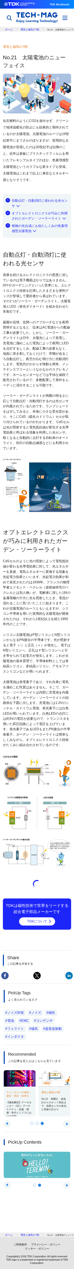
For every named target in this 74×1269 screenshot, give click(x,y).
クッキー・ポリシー (37, 1248)
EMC (25, 1020)
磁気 (34, 1028)
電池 (10, 1020)
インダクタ (15, 1036)
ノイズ (36, 1012)
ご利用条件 (20, 1244)
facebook (5, 975)
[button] (32, 1123)
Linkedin (69, 975)
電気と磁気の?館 (30, 29)
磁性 (52, 1012)
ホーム (9, 29)
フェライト (15, 1028)
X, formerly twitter (37, 975)
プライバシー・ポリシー (45, 1244)
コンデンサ (44, 1020)
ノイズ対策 (15, 1012)
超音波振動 (53, 1028)
